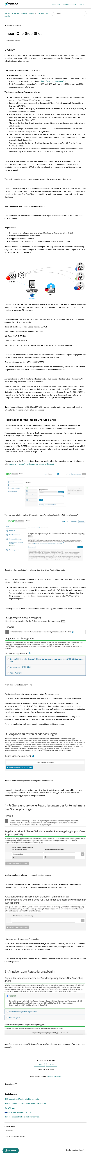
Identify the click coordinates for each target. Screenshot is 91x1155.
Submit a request (69, 4)
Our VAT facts (10, 1108)
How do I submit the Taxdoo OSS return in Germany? (25, 1103)
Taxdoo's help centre (12, 13)
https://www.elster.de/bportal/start (54, 81)
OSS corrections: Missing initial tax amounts (22, 1099)
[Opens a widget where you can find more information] (10, 1151)
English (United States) (75, 1150)
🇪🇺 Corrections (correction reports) (18, 1112)
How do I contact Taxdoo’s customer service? (22, 1117)
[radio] (39, 1065)
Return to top (9, 1084)
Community (56, 4)
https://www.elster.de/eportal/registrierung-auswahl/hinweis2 (31, 464)
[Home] (12, 5)
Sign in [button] (81, 4)
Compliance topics (27, 13)
